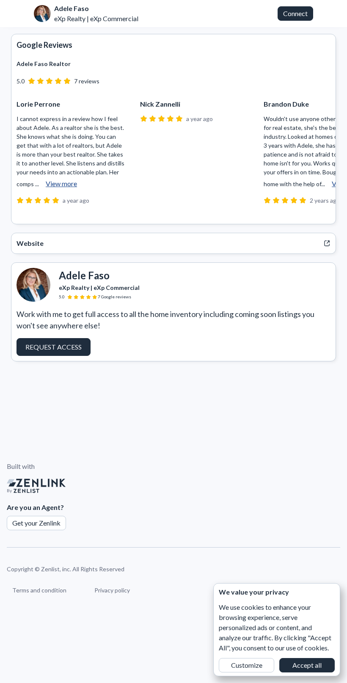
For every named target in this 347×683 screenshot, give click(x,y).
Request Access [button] (53, 347)
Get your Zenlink (36, 523)
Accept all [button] (307, 665)
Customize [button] (246, 665)
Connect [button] (295, 13)
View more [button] (61, 183)
